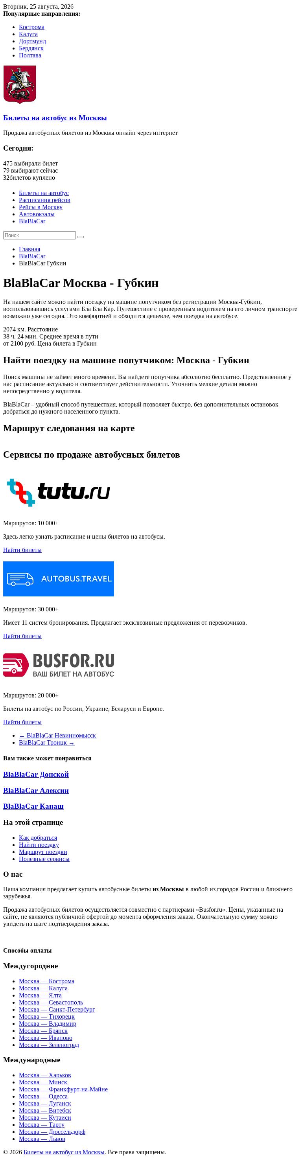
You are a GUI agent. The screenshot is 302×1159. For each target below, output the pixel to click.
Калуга (28, 34)
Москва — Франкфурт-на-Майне (63, 1089)
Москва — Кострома (46, 981)
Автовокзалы (37, 214)
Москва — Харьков (45, 1075)
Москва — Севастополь (51, 1002)
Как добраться (38, 837)
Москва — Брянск (43, 1030)
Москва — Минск (43, 1082)
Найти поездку (39, 844)
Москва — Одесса (43, 1096)
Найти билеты (22, 549)
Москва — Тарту (41, 1124)
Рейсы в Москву (41, 207)
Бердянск (31, 48)
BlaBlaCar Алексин (36, 790)
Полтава (30, 55)
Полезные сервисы (44, 858)
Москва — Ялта (40, 995)
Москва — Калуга (43, 988)
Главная (29, 249)
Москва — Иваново (45, 1037)
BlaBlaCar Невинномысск (57, 735)
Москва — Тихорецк (47, 1016)
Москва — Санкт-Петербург (57, 1009)
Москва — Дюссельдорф (52, 1131)
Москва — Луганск (45, 1103)
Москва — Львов (42, 1138)
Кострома (31, 27)
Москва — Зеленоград (49, 1044)
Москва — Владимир (47, 1023)
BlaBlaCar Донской (36, 774)
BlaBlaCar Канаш (33, 806)
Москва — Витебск (45, 1110)
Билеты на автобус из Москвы (55, 118)
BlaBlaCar (32, 221)
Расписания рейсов (44, 200)
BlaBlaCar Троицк (47, 742)
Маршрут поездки (43, 851)
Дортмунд (32, 41)
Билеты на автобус (44, 192)
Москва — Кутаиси (45, 1117)
